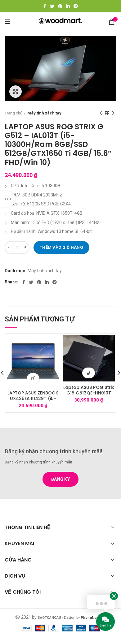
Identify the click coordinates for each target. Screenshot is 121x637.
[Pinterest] (60, 6)
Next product (113, 113)
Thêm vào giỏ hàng (61, 247)
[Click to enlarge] (15, 91)
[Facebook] (45, 6)
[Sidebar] (8, 199)
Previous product (101, 113)
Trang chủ (13, 113)
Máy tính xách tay (44, 113)
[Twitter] (52, 6)
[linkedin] (68, 6)
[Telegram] (76, 6)
